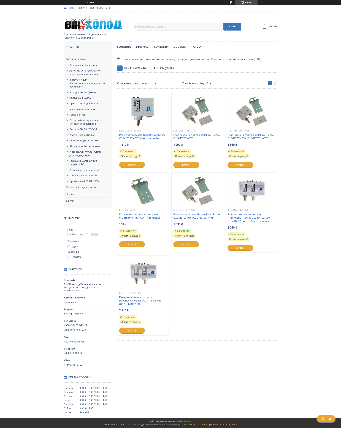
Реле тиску (217, 59)
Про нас (70, 194)
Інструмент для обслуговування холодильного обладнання (87, 83)
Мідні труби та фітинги (82, 109)
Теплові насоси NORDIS (83, 175)
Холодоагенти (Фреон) (82, 92)
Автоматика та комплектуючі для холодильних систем (85, 72)
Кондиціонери (77, 114)
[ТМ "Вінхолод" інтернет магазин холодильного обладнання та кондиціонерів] (95, 22)
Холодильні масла (80, 97)
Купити (132, 165)
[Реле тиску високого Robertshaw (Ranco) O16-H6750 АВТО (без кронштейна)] (143, 111)
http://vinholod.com (74, 341)
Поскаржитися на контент (196, 424)
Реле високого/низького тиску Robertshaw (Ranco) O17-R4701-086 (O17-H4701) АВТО (140, 300)
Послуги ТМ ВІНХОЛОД (83, 129)
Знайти (232, 26)
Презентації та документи (81, 187)
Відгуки (70, 200)
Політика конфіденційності (223, 424)
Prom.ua (187, 421)
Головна (124, 46)
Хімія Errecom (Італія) (82, 134)
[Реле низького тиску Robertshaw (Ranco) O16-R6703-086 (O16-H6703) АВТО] (251, 111)
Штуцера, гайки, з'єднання (84, 146)
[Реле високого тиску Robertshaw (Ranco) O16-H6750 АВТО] (197, 111)
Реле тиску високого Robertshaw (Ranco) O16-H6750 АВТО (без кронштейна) (142, 136)
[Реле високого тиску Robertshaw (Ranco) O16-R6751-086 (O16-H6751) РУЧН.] (197, 190)
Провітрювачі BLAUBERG (84, 181)
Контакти (161, 46)
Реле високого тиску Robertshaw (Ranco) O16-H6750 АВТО (197, 136)
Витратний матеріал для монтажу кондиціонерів (83, 122)
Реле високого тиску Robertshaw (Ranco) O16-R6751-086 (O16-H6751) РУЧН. (197, 216)
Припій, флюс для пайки (83, 103)
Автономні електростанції (84, 170)
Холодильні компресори (83, 65)
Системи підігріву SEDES (83, 140)
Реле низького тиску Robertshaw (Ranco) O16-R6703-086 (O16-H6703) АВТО (251, 136)
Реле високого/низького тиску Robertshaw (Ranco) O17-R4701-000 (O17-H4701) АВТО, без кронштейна (249, 218)
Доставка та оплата (189, 46)
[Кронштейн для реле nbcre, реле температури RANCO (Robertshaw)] (143, 190)
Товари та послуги (76, 58)
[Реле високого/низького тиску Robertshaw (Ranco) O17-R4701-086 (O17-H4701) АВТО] (143, 273)
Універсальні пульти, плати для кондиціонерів (85, 153)
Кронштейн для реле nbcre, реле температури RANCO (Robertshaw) (139, 216)
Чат (329, 418)
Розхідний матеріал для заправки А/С (83, 162)
